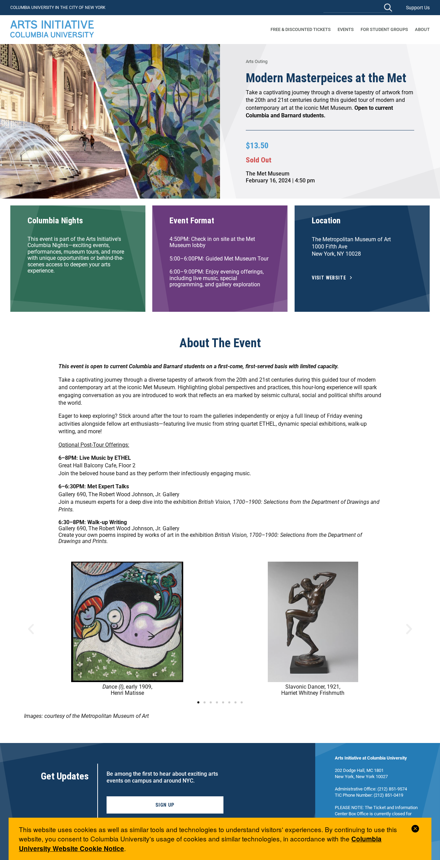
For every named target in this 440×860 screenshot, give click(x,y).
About (422, 29)
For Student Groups (384, 29)
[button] (31, 629)
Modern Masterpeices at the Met (326, 78)
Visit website (329, 277)
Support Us (418, 7)
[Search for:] (357, 7)
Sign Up (164, 805)
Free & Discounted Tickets (301, 29)
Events (346, 29)
